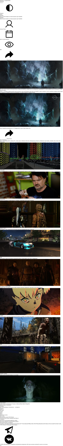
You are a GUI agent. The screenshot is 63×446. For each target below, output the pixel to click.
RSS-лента (2, 416)
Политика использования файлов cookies (8, 420)
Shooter (12, 140)
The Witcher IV (4, 424)
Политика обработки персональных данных (9, 421)
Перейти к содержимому (5, 0)
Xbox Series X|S (57, 140)
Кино (1, 412)
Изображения (33, 140)
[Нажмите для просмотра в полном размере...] (31, 110)
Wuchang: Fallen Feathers (12, 424)
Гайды (1, 411)
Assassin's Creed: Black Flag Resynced (7, 423)
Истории (2, 410)
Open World (5, 140)
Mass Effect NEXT (33, 423)
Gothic (25, 423)
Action (17, 140)
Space (20, 140)
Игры (1, 14)
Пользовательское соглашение (6, 422)
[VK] (31, 439)
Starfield (1, 15)
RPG (9, 140)
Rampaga (2, 1)
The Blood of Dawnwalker (49, 423)
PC (14, 140)
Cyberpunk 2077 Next (19, 423)
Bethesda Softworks (25, 140)
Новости (38, 140)
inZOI (28, 423)
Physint (38, 423)
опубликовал (26, 91)
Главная (1, 13)
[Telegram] (31, 430)
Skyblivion (42, 423)
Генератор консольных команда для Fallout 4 (9, 418)
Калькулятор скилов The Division (7, 417)
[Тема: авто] (9, 7)
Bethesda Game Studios (45, 140)
